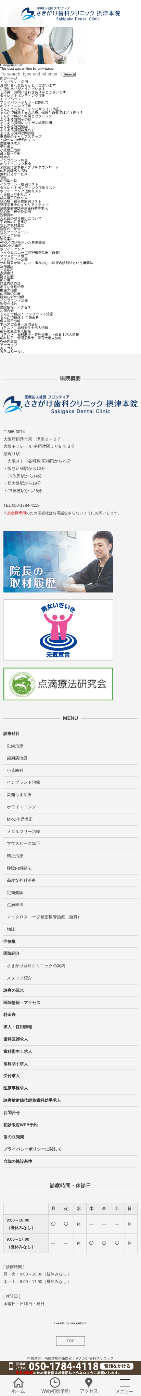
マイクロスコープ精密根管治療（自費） (31, 253)
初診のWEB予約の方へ (17, 140)
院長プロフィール (14, 232)
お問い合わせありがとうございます (28, 85)
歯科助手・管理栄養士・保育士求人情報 (31, 338)
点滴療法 (7, 273)
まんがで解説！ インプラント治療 (26, 314)
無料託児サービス (14, 174)
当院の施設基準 (17, 1161)
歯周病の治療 (10, 294)
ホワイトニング (12, 249)
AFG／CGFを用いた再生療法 (22, 243)
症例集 (9, 941)
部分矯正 (7, 280)
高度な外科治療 (12, 287)
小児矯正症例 (10, 150)
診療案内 (7, 239)
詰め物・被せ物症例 (15, 212)
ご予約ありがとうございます (23, 89)
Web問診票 (8, 342)
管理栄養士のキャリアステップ (24, 205)
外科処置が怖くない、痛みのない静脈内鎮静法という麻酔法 (46, 263)
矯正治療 (7, 277)
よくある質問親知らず (17, 130)
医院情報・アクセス (15, 307)
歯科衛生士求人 (17, 1051)
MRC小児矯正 (11, 246)
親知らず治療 (19, 794)
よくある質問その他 (15, 120)
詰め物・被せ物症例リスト (20, 202)
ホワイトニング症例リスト (21, 191)
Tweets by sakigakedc (70, 1323)
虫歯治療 (15, 745)
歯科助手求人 (15, 1063)
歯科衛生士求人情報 (15, 331)
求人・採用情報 (17, 1026)
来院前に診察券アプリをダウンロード (29, 167)
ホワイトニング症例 (15, 106)
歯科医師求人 (15, 1039)
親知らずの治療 (12, 297)
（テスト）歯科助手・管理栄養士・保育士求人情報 (39, 335)
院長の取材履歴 (12, 225)
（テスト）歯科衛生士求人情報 (24, 328)
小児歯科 (7, 270)
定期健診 (7, 266)
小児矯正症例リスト (15, 195)
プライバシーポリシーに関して (24, 102)
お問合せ (7, 311)
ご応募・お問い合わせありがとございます (33, 92)
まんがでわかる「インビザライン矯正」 (31, 109)
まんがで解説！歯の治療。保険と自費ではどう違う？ (41, 113)
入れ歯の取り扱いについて (21, 219)
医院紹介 (11, 953)
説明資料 (7, 215)
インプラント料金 (14, 161)
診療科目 (11, 733)
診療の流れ (8, 304)
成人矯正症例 (10, 154)
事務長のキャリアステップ (21, 137)
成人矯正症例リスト (15, 198)
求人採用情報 (10, 321)
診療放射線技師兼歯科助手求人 (24, 208)
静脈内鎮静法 (10, 283)
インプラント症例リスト (19, 184)
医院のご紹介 (10, 229)
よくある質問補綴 (14, 126)
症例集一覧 (8, 181)
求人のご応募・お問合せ (19, 324)
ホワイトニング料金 (15, 164)
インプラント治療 (14, 301)
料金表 (5, 157)
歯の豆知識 (13, 1136)
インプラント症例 (14, 82)
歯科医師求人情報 (13, 171)
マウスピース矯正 (14, 256)
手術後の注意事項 (13, 222)
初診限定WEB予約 (20, 1124)
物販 (3, 178)
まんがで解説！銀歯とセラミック (26, 116)
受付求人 (7, 147)
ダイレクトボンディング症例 (23, 96)
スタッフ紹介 (10, 236)
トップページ (10, 99)
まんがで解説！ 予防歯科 (19, 318)
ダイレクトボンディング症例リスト (28, 188)
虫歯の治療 (8, 290)
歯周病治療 (17, 758)
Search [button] (69, 74)
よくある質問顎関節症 (17, 133)
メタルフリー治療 (14, 260)
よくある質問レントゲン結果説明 (26, 123)
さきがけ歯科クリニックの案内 (36, 965)
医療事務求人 (10, 143)
